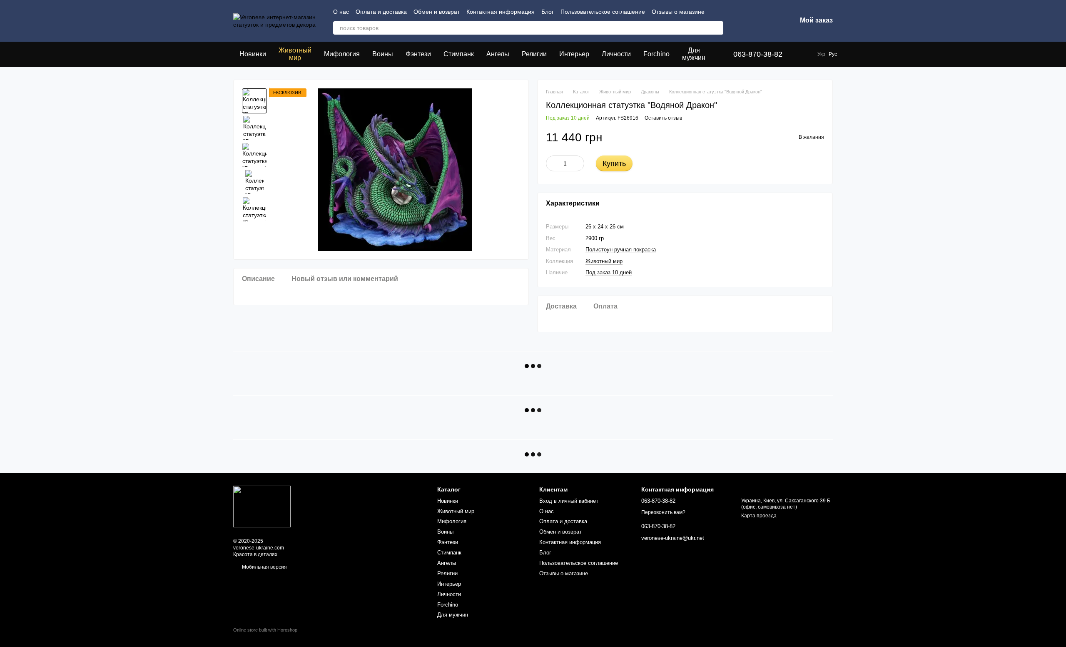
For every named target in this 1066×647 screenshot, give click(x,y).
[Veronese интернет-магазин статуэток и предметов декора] (262, 506)
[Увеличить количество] (578, 163)
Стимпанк (458, 54)
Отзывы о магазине (678, 11)
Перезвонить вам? (663, 512)
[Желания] (746, 21)
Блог (547, 11)
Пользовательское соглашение (602, 11)
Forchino (656, 54)
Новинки (252, 54)
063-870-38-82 (757, 54)
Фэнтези (418, 54)
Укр (821, 54)
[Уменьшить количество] (552, 163)
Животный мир (295, 54)
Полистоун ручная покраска (620, 249)
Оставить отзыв (663, 118)
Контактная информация (500, 11)
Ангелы (497, 54)
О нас (341, 11)
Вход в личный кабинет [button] (568, 501)
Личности (616, 54)
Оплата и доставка (381, 11)
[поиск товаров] (716, 28)
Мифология (342, 54)
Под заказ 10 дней (608, 272)
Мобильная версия (264, 567)
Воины (382, 54)
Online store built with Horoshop (265, 629)
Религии (534, 54)
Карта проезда (759, 516)
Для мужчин (693, 54)
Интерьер (574, 54)
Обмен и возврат (436, 11)
